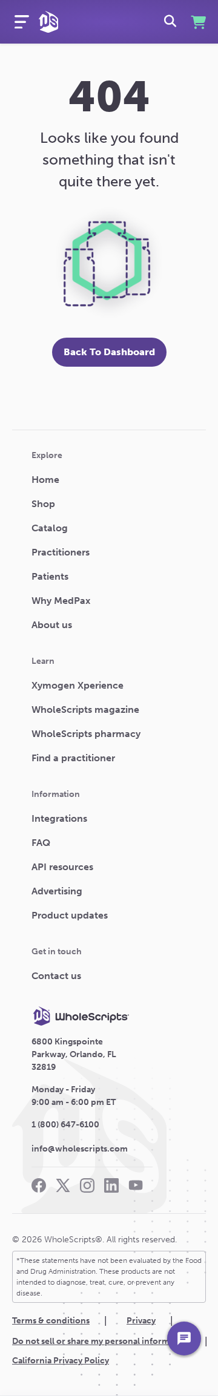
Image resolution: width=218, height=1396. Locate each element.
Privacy (141, 1321)
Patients (49, 576)
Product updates (69, 915)
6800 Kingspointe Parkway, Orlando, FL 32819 (73, 1054)
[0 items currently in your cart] (197, 22)
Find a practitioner (73, 758)
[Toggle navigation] (22, 22)
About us (51, 625)
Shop (43, 504)
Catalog (49, 528)
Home (45, 479)
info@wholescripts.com (79, 1149)
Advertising (56, 891)
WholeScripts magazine (85, 709)
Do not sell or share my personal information (101, 1341)
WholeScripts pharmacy (85, 733)
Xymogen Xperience (77, 685)
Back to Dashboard (109, 352)
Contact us (56, 975)
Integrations (59, 818)
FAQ (40, 842)
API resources (62, 867)
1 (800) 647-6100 (65, 1124)
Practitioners (60, 552)
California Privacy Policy (60, 1360)
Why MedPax (60, 600)
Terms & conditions (51, 1321)
